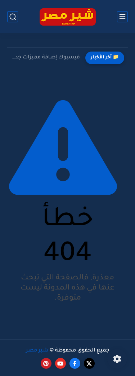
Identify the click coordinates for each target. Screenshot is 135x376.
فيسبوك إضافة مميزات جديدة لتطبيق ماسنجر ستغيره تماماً (45, 58)
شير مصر (37, 351)
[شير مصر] (67, 16)
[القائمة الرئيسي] (122, 16)
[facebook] (74, 363)
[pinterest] (46, 363)
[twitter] (89, 363)
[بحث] (12, 16)
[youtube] (60, 363)
